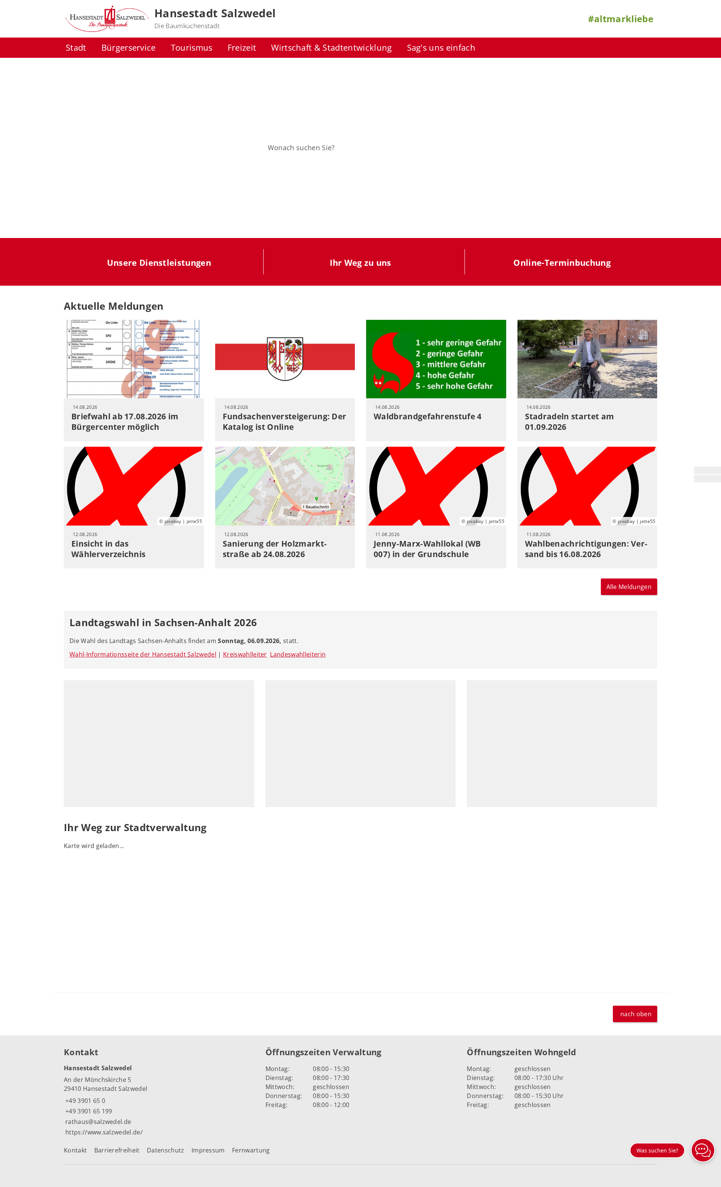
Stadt (76, 47)
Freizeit (242, 47)
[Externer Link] (707, 470)
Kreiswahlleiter (245, 654)
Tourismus (192, 47)
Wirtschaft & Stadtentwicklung (331, 47)
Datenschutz (165, 1150)
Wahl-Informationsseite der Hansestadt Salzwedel (142, 654)
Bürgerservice (128, 47)
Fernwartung (251, 1150)
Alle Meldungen (629, 587)
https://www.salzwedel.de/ (103, 1132)
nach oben (636, 1014)
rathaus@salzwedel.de (97, 1122)
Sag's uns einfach (441, 47)
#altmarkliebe (620, 18)
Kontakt (75, 1150)
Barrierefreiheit (117, 1150)
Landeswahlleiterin (298, 654)
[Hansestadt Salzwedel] (159, 1100)
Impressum (208, 1150)
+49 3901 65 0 (84, 1101)
